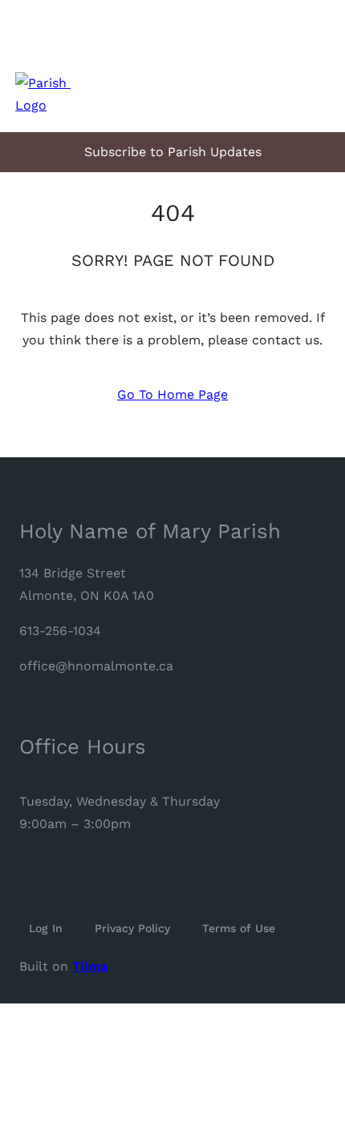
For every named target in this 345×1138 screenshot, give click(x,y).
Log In (46, 928)
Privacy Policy (132, 928)
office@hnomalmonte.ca (96, 666)
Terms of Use (238, 928)
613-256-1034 (60, 630)
